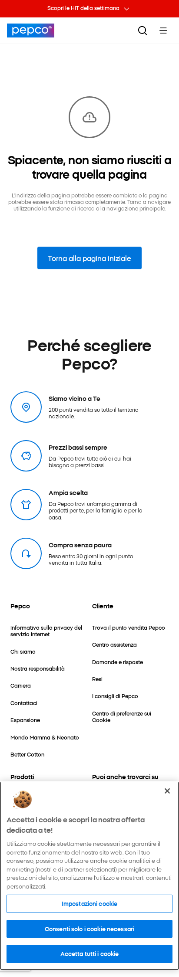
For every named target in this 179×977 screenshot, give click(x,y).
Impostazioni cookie (89, 903)
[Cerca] (142, 30)
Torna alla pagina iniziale (89, 258)
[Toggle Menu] (163, 30)
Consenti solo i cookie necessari (89, 929)
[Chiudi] (167, 791)
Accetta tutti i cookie (89, 953)
